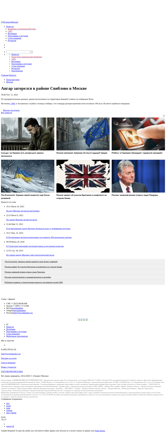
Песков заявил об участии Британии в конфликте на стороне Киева (33, 267)
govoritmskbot (17, 308)
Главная (4, 75)
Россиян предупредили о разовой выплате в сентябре (28, 277)
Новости (10, 26)
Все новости (6, 113)
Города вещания (8, 363)
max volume (11, 413)
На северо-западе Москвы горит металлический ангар (30, 255)
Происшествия (12, 80)
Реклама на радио (9, 358)
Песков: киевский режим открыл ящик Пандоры (25, 272)
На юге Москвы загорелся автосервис (23, 211)
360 (13, 103)
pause (8, 406)
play (8, 403)
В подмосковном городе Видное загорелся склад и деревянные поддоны (38, 228)
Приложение (17, 71)
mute (8, 408)
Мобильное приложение (17, 336)
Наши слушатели (8, 367)
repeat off (10, 426)
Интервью (12, 33)
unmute (9, 410)
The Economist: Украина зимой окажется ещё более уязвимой (31, 262)
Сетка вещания (14, 38)
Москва (9, 82)
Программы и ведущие (18, 36)
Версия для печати (11, 110)
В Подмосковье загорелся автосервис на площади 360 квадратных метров (39, 237)
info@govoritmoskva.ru (23, 313)
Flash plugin (100, 431)
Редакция (12, 40)
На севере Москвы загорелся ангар (21, 220)
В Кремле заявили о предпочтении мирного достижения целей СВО (34, 282)
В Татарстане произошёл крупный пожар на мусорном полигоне (35, 246)
